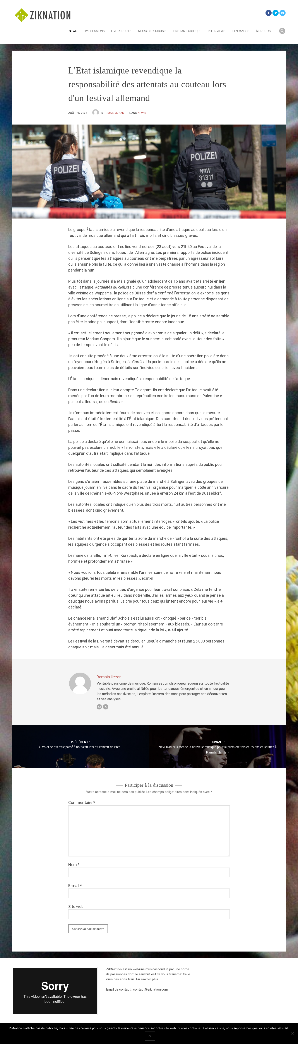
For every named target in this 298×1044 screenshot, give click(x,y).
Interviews (216, 31)
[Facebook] (268, 13)
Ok (150, 1036)
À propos (263, 31)
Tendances (240, 31)
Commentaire (81, 802)
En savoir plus (147, 979)
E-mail (75, 885)
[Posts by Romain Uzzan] (96, 112)
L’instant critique (187, 31)
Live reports (121, 31)
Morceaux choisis (152, 31)
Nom (73, 864)
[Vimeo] (282, 13)
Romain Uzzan (114, 112)
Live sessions (94, 31)
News (73, 31)
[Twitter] (275, 13)
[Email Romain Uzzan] (99, 706)
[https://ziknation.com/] (105, 706)
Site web (76, 906)
